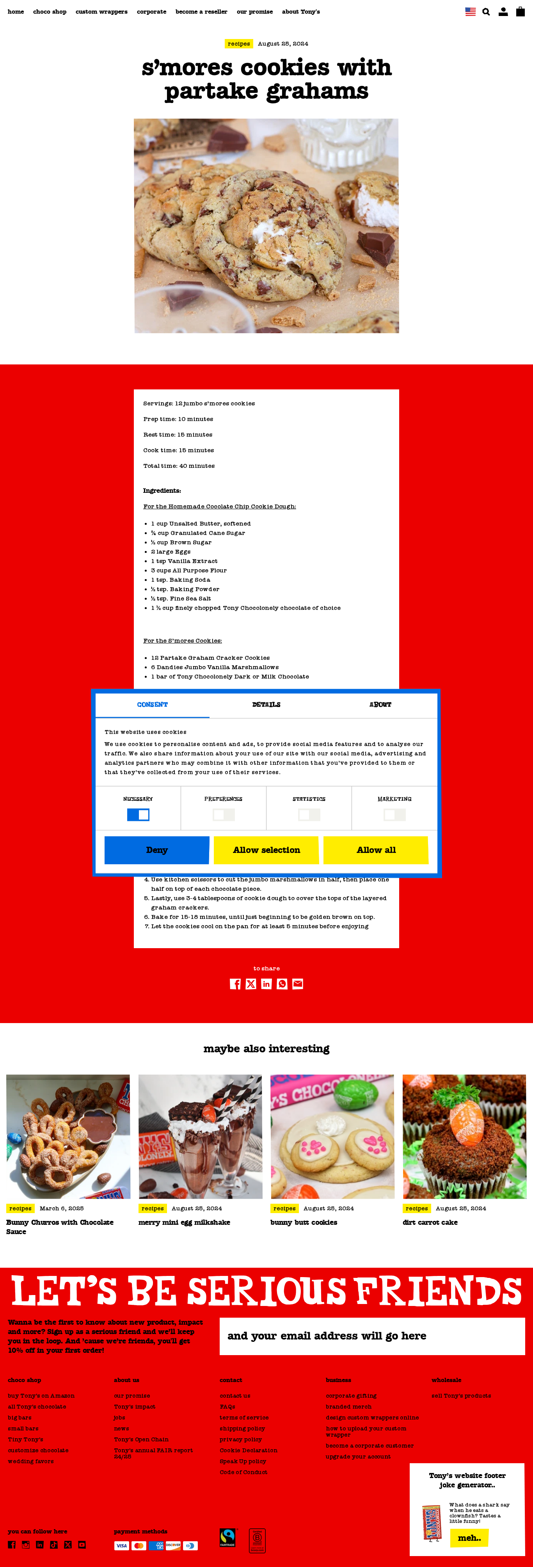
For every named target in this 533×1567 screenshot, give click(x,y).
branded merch (349, 1407)
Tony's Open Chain (141, 1439)
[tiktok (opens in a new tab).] (54, 1545)
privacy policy (241, 1439)
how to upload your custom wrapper (366, 1431)
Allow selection (266, 850)
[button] (470, 11)
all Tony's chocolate (37, 1407)
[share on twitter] (251, 984)
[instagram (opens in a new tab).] (26, 1545)
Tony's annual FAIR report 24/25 (153, 1453)
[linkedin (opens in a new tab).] (40, 1545)
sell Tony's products (461, 1396)
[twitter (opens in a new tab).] (68, 1545)
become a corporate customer (370, 1446)
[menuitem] (16, 11)
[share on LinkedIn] (266, 984)
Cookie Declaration (248, 1450)
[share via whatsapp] (282, 984)
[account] (503, 12)
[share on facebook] (235, 984)
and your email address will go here (326, 1336)
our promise (132, 1396)
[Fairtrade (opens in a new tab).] (229, 1537)
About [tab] (381, 705)
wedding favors (31, 1461)
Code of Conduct (244, 1472)
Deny (157, 850)
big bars (20, 1417)
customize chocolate (38, 1450)
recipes (239, 43)
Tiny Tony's (25, 1439)
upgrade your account (358, 1456)
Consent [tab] (152, 705)
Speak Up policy (243, 1461)
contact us (235, 1396)
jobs (119, 1417)
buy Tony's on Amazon (41, 1396)
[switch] (224, 815)
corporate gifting (351, 1396)
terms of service (244, 1417)
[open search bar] (486, 12)
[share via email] (298, 984)
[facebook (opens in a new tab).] (12, 1545)
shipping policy (242, 1428)
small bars (23, 1428)
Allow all (376, 850)
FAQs (227, 1407)
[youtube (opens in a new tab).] (82, 1545)
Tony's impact (135, 1407)
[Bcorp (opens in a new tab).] (257, 1540)
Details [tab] (266, 705)
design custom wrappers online (372, 1417)
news (121, 1428)
